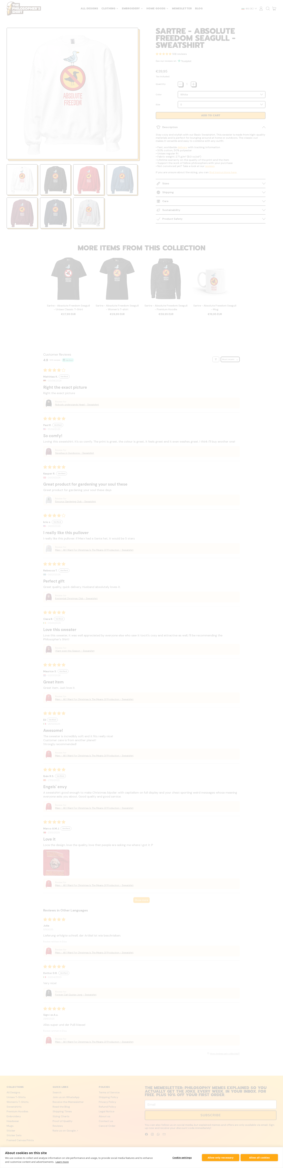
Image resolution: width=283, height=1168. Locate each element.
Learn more (62, 1161)
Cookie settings (182, 1157)
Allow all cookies (259, 1157)
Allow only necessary (221, 1157)
